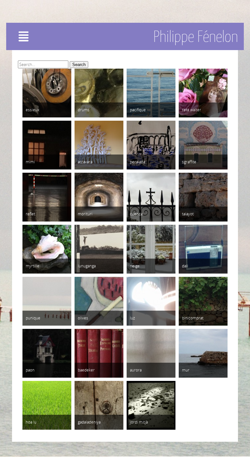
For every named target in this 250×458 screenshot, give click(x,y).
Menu (35, 39)
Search (79, 64)
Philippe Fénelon (195, 36)
